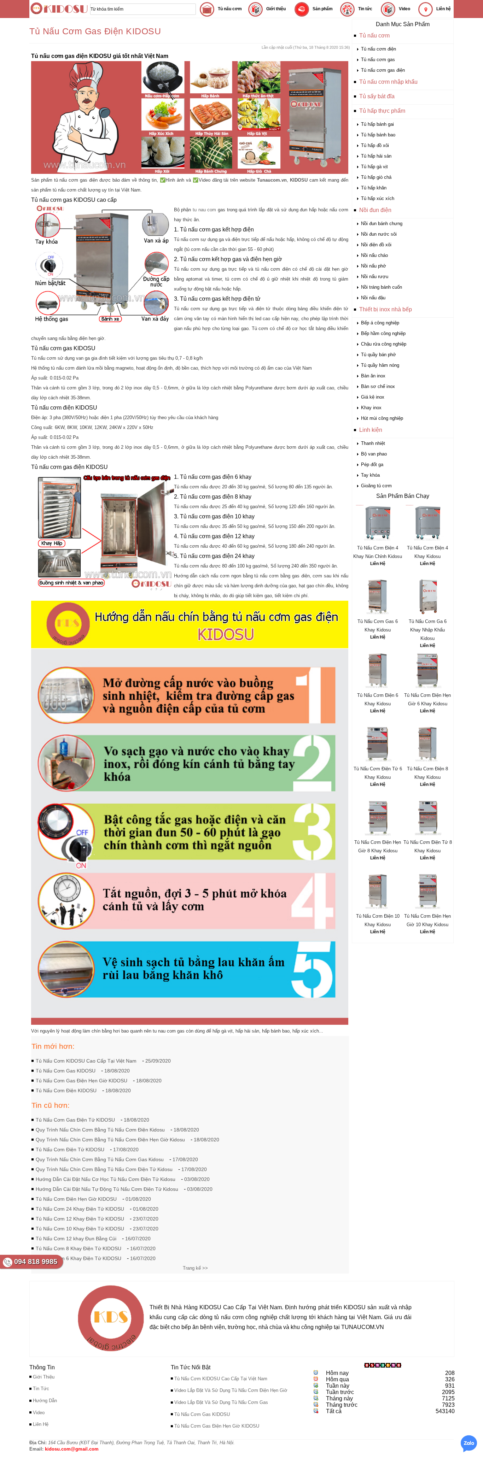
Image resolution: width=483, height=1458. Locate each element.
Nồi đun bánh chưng (381, 223)
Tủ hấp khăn (373, 187)
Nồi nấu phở (373, 266)
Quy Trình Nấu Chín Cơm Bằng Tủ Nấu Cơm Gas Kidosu (100, 1159)
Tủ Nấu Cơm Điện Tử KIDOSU (70, 1149)
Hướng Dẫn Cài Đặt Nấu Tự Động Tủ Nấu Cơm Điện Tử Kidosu (107, 1189)
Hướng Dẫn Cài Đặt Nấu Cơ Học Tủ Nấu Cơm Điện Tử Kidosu (105, 1179)
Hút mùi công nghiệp (382, 418)
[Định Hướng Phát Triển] (111, 1353)
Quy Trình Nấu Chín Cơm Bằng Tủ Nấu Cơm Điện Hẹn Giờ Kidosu (110, 1139)
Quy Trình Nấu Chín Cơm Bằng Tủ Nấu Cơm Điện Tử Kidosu (104, 1169)
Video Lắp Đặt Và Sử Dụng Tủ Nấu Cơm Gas (221, 1402)
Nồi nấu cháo (374, 255)
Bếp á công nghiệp (380, 322)
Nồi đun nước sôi (379, 234)
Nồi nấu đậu (373, 297)
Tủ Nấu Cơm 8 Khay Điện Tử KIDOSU (78, 1248)
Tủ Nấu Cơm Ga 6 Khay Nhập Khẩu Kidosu (428, 630)
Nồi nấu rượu (374, 276)
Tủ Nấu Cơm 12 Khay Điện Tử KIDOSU (80, 1219)
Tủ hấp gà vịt (374, 166)
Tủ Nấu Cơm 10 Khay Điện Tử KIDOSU (80, 1228)
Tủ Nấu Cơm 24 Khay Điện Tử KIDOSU (80, 1209)
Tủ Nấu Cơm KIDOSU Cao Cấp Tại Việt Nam (86, 1061)
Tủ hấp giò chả (376, 177)
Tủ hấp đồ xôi (375, 145)
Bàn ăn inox (373, 375)
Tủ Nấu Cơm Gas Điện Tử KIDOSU (75, 1120)
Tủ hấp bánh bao (378, 134)
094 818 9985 (35, 1261)
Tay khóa (370, 475)
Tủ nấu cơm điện (378, 49)
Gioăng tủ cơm (376, 485)
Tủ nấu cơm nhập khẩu (388, 82)
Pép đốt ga (372, 464)
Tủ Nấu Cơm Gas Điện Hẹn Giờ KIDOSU (81, 1080)
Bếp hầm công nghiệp (383, 333)
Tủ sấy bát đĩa (377, 96)
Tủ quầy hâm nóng (380, 365)
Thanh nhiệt (373, 443)
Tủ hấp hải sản (376, 156)
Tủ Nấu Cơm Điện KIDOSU (66, 1090)
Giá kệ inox (372, 397)
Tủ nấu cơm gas (378, 59)
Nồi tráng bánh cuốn (381, 287)
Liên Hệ (377, 563)
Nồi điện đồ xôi (376, 244)
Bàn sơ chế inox (378, 386)
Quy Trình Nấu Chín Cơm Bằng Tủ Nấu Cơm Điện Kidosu (100, 1130)
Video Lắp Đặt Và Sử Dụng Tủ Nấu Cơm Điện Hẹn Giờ (230, 1390)
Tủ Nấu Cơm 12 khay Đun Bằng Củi (76, 1238)
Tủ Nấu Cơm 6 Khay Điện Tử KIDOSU (78, 1258)
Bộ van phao (374, 454)
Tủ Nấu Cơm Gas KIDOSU (65, 1071)
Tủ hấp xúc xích (377, 198)
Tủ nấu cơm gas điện (383, 70)
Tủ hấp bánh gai (377, 124)
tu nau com (204, 209)
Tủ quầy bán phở (378, 354)
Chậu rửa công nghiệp (383, 344)
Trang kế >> (195, 1268)
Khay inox (371, 407)
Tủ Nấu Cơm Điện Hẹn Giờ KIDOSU (76, 1199)
